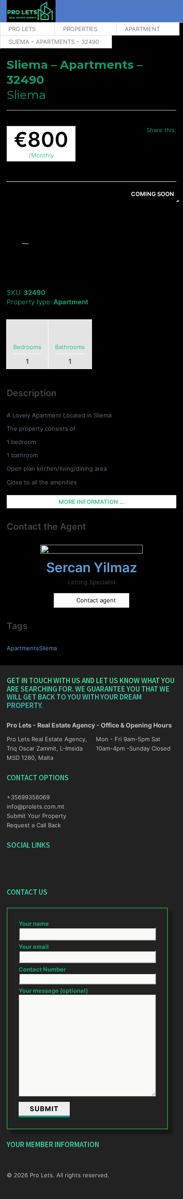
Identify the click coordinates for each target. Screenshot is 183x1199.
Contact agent (96, 600)
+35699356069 (28, 797)
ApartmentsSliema (32, 648)
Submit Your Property (36, 815)
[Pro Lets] (31, 11)
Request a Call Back (34, 825)
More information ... (92, 501)
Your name (34, 923)
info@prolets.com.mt (35, 806)
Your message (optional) (53, 990)
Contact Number (42, 969)
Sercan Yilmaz (91, 567)
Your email (34, 946)
